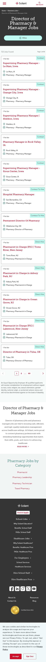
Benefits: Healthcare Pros (23, 547)
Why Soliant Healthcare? (23, 543)
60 (29, 373)
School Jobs (22, 519)
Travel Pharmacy (22, 488)
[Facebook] (11, 588)
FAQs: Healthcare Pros (23, 552)
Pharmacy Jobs (13, 10)
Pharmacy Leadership (22, 477)
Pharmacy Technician (22, 483)
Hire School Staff (21, 573)
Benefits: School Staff (23, 528)
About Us (11, 598)
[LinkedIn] (17, 588)
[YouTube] (34, 588)
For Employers (22, 558)
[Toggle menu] (4, 4)
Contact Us (11, 601)
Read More (22, 447)
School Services (23, 562)
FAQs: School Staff (23, 532)
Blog (34, 601)
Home (4, 10)
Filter (24, 38)
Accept (16, 656)
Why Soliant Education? (23, 524)
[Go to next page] (43, 373)
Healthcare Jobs (22, 538)
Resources (34, 598)
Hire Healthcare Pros (21, 579)
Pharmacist (22, 472)
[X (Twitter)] (28, 588)
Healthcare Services (23, 567)
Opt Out (29, 656)
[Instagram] (22, 588)
